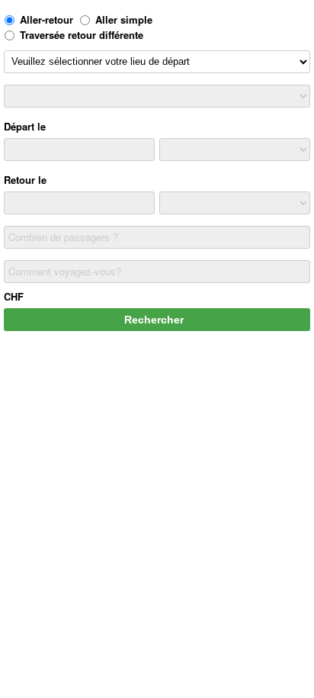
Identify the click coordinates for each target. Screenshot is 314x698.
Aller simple (123, 19)
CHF (14, 296)
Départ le (25, 126)
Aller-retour (46, 19)
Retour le (25, 179)
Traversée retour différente (81, 34)
